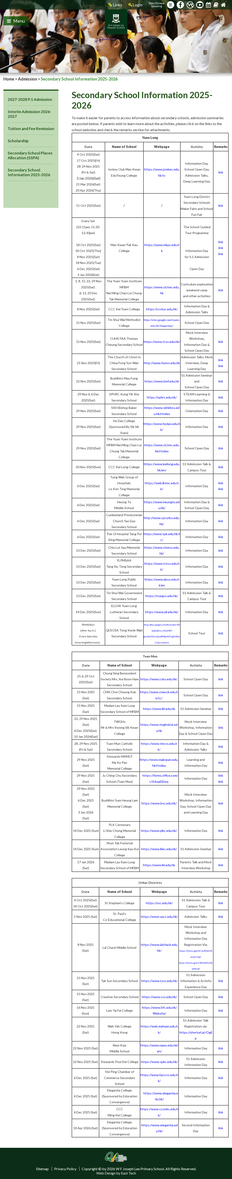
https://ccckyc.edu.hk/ (162, 309)
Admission (27, 78)
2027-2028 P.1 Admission (30, 99)
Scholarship (18, 140)
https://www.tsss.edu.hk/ (159, 981)
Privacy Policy (65, 1169)
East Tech (128, 1173)
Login (138, 4)
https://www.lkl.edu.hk (159, 709)
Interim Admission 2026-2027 (29, 114)
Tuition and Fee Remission (31, 128)
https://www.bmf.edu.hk (162, 381)
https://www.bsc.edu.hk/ (159, 803)
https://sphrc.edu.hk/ (162, 397)
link (220, 242)
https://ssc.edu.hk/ (159, 903)
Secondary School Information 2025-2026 (29, 172)
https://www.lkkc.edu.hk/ (159, 849)
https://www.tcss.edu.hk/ (162, 342)
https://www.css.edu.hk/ (159, 997)
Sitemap (42, 1169)
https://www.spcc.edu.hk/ (159, 916)
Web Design (106, 1173)
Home (8, 78)
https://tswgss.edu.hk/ (161, 596)
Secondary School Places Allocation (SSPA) (30, 155)
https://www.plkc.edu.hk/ (159, 831)
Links (117, 4)
